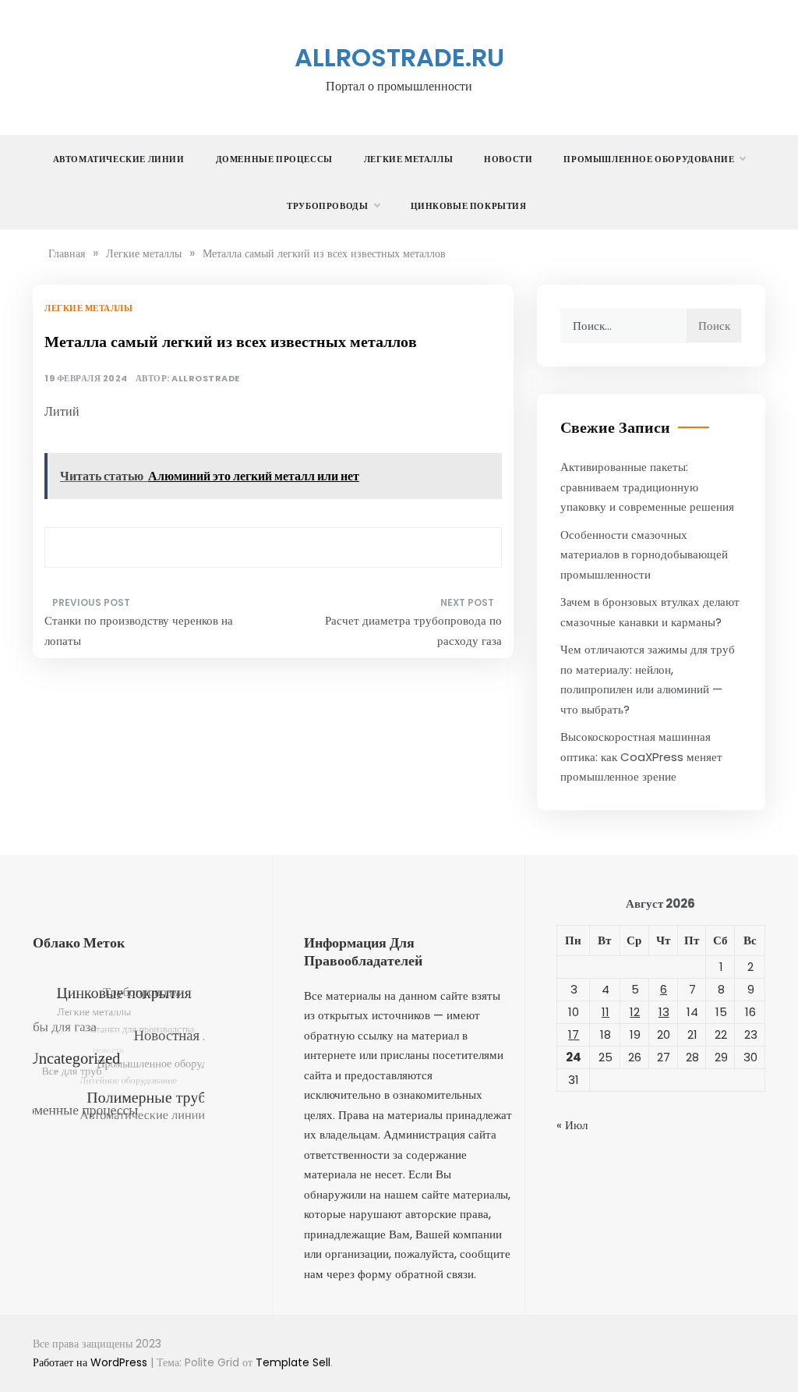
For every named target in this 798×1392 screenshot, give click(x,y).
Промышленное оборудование (648, 159)
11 (605, 1012)
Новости (508, 159)
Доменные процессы (274, 159)
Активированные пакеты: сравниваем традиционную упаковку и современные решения (647, 487)
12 (635, 1012)
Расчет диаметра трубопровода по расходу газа (413, 630)
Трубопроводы (327, 206)
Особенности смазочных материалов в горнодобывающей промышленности (644, 554)
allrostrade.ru (399, 57)
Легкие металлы (408, 159)
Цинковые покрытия (469, 206)
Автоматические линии (119, 159)
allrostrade (205, 378)
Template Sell (293, 1362)
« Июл (572, 1125)
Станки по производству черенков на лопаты (138, 630)
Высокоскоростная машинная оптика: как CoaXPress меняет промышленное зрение (641, 756)
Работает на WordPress (91, 1362)
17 (573, 1034)
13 (664, 1012)
